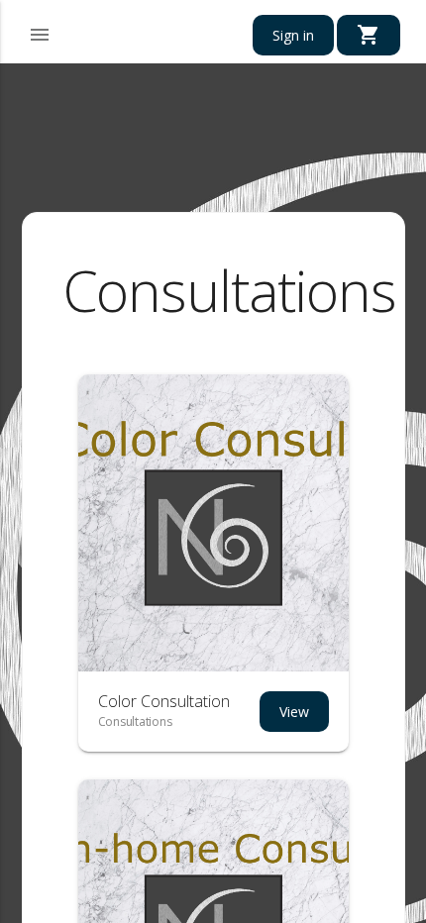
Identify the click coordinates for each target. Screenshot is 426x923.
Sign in (293, 35)
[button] (39, 31)
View (294, 711)
